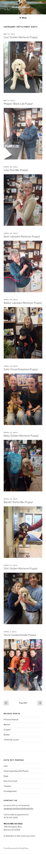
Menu (24, 18)
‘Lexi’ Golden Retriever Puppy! (20, 37)
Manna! (7, 725)
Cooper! (7, 730)
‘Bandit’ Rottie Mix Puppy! (18, 502)
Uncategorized (10, 791)
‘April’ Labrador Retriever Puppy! (21, 236)
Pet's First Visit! (10, 781)
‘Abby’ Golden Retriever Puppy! (21, 435)
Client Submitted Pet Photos (16, 771)
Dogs (6, 776)
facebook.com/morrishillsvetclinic (18, 808)
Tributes (7, 786)
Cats (6, 766)
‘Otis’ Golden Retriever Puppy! (20, 568)
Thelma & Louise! (11, 740)
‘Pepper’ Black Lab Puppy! (18, 103)
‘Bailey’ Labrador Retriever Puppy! (22, 302)
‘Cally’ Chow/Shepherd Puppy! (20, 369)
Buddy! (7, 735)
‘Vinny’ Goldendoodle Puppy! (19, 635)
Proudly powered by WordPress (16, 848)
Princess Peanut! (11, 719)
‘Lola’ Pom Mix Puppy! (15, 170)
